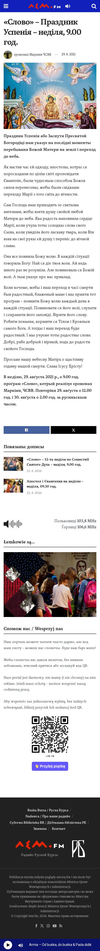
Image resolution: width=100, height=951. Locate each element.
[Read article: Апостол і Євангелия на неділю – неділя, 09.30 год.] (13, 486)
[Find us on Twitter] (42, 926)
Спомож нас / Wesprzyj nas (33, 628)
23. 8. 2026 (34, 471)
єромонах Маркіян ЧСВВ (32, 54)
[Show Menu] (6, 6)
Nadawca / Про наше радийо (47, 816)
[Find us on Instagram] (48, 926)
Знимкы (40, 829)
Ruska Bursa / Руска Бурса (47, 810)
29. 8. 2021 (68, 54)
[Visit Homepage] (44, 6)
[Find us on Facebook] (36, 926)
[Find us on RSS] (60, 926)
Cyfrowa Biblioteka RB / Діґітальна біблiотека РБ (48, 822)
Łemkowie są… (19, 541)
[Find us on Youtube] (55, 926)
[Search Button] (94, 6)
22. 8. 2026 (34, 493)
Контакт (58, 829)
